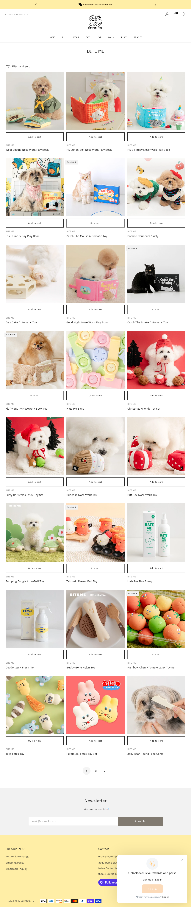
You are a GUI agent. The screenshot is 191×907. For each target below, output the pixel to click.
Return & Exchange (17, 856)
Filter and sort (21, 66)
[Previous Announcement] (35, 4)
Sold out (95, 223)
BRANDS (138, 37)
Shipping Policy (15, 862)
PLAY (124, 37)
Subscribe (140, 821)
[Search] (183, 14)
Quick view (156, 223)
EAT (88, 37)
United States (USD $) (15, 14)
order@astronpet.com (111, 856)
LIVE (98, 37)
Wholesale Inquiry (16, 868)
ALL (64, 37)
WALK (111, 37)
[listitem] (95, 4)
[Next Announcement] (155, 4)
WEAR (76, 37)
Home (52, 37)
